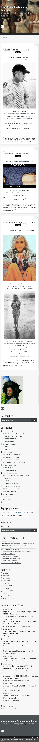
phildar (17, 209)
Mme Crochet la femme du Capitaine (15, 8)
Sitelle (6, 631)
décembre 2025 (7, 583)
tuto (26, 515)
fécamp (25, 364)
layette (4, 512)
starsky (5, 365)
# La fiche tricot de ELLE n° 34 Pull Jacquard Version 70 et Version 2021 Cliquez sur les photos (18, 548)
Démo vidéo (6, 499)
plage (20, 365)
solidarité (18, 512)
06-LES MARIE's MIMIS (9, 465)
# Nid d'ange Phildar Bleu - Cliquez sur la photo (14, 546)
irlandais (17, 141)
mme (29, 207)
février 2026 (6, 578)
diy (3, 515)
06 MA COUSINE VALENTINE (11, 460)
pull (4, 141)
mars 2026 (6, 576)
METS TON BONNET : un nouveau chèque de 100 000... (20, 677)
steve (18, 139)
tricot (10, 512)
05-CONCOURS (7, 449)
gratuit (13, 515)
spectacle (29, 364)
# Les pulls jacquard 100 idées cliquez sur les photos (16, 551)
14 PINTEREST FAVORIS (9, 491)
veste (9, 209)
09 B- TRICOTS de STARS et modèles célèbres (16, 476)
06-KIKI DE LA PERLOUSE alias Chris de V (14, 462)
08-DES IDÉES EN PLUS (9, 470)
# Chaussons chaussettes (8, 541)
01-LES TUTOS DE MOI (9, 439)
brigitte (6, 611)
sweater (7, 141)
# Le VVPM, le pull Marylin (8, 554)
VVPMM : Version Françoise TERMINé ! (16, 154)
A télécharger (7, 497)
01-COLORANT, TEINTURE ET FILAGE (13, 436)
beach (16, 365)
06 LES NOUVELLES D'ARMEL (11, 457)
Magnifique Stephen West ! (23, 651)
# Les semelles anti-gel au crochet (10, 558)
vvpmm (23, 207)
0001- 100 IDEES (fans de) (10, 431)
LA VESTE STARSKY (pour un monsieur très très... (19, 632)
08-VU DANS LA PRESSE (10, 473)
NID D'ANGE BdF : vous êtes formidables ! (20, 642)
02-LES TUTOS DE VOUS (10, 441)
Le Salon (5, 502)
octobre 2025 (7, 588)
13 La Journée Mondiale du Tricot (12, 489)
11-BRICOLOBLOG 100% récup (12, 483)
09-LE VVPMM (7, 478)
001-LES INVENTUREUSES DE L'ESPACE (14, 433)
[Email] (2, 26)
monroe (32, 139)
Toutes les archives (9, 599)
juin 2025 (5, 593)
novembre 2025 (7, 586)
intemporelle (23, 209)
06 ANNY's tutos (7, 452)
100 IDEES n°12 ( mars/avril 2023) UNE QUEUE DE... (18, 667)
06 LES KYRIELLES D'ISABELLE (12, 455)
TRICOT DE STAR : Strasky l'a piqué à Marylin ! (19, 223)
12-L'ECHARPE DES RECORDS (11, 486)
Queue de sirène (10, 666)
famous (12, 141)
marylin (18, 207)
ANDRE (6, 641)
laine (31, 512)
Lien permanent (9, 138)
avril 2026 (6, 573)
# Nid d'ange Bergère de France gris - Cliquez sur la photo (17, 543)
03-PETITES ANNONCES (9, 444)
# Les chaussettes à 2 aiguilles (9, 556)
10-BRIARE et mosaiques (10, 481)
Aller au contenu (5, 1)
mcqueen (23, 139)
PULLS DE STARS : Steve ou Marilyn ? (16, 50)
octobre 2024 (7, 596)
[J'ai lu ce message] (37, 737)
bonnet (26, 512)
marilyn (28, 139)
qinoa (5, 676)
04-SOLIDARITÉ (7, 447)
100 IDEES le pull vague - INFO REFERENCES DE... (20, 612)
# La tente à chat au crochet (9, 560)
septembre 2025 (8, 591)
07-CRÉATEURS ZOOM (9, 468)
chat (7, 515)
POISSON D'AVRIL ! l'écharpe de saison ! (20, 687)
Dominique (7, 621)
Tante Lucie (8, 658)
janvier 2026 (6, 581)
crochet (20, 515)
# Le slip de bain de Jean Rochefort (11, 563)
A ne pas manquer (8, 494)
